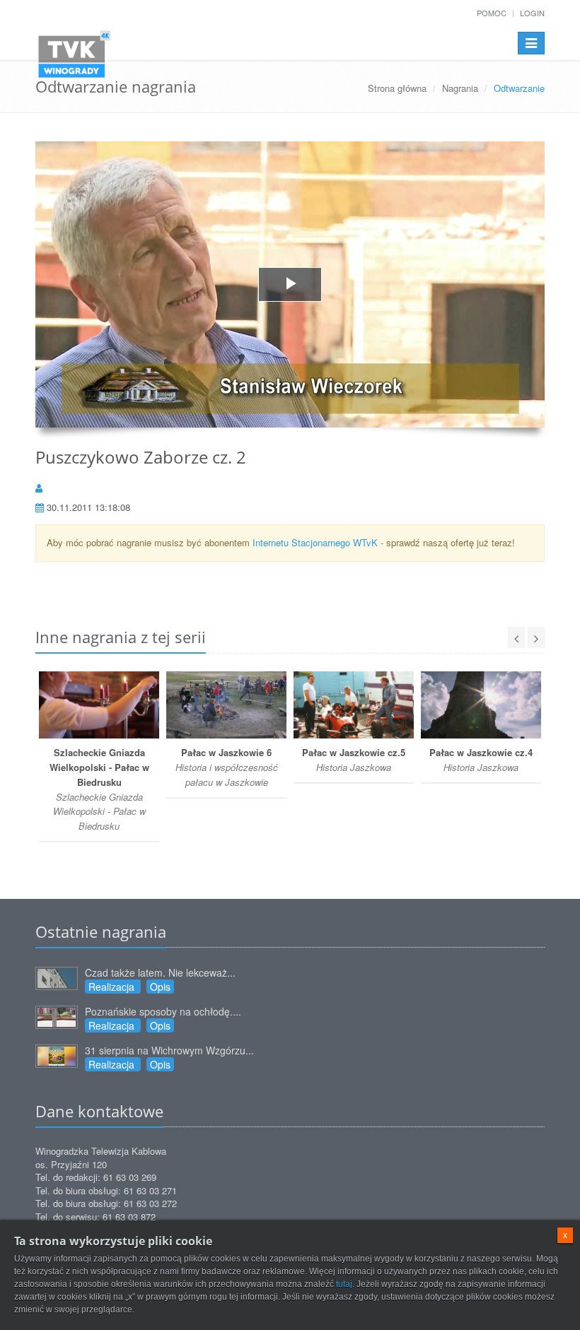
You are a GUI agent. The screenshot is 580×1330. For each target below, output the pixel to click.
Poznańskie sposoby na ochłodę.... (163, 1011)
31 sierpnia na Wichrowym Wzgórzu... (169, 1050)
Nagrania (460, 88)
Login (532, 12)
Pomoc (491, 12)
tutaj (344, 1284)
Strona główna (397, 88)
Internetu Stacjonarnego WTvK (315, 542)
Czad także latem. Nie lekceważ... (160, 972)
